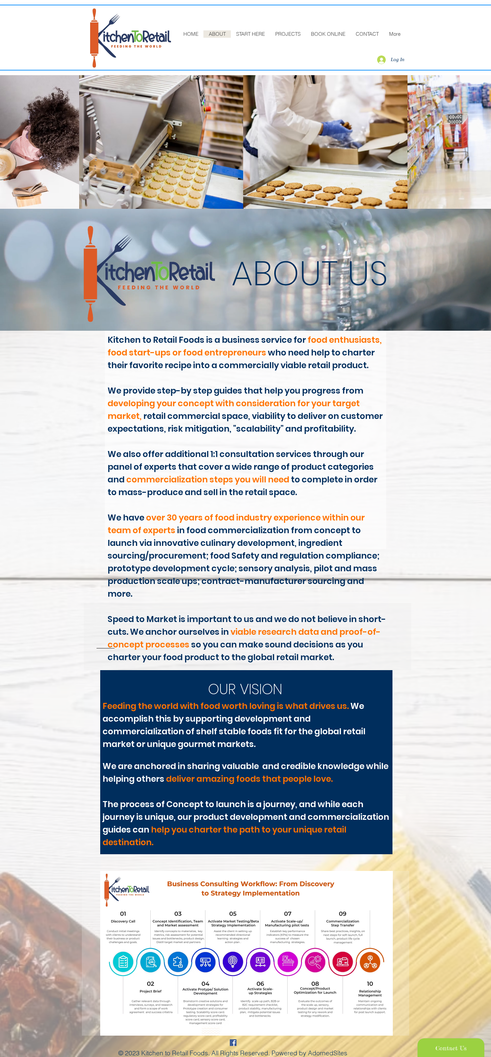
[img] (161, 142)
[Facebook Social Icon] (233, 1042)
